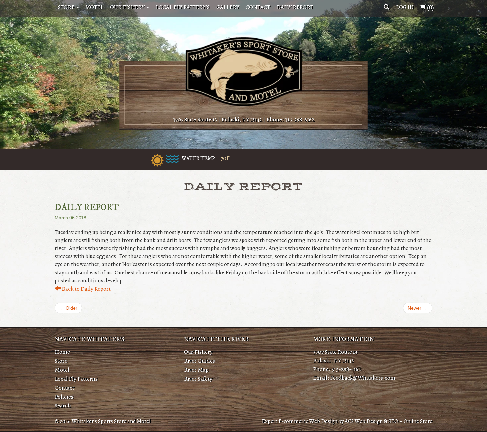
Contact (258, 7)
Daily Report (295, 7)
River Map (196, 370)
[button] (386, 7)
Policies (64, 397)
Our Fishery (128, 7)
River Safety (198, 379)
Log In (405, 7)
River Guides (199, 361)
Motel (94, 7)
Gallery (227, 7)
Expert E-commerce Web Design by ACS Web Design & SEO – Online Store (347, 421)
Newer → (417, 308)
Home (62, 352)
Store (67, 7)
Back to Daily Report (86, 289)
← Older (68, 308)
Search (63, 405)
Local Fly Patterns (183, 7)
